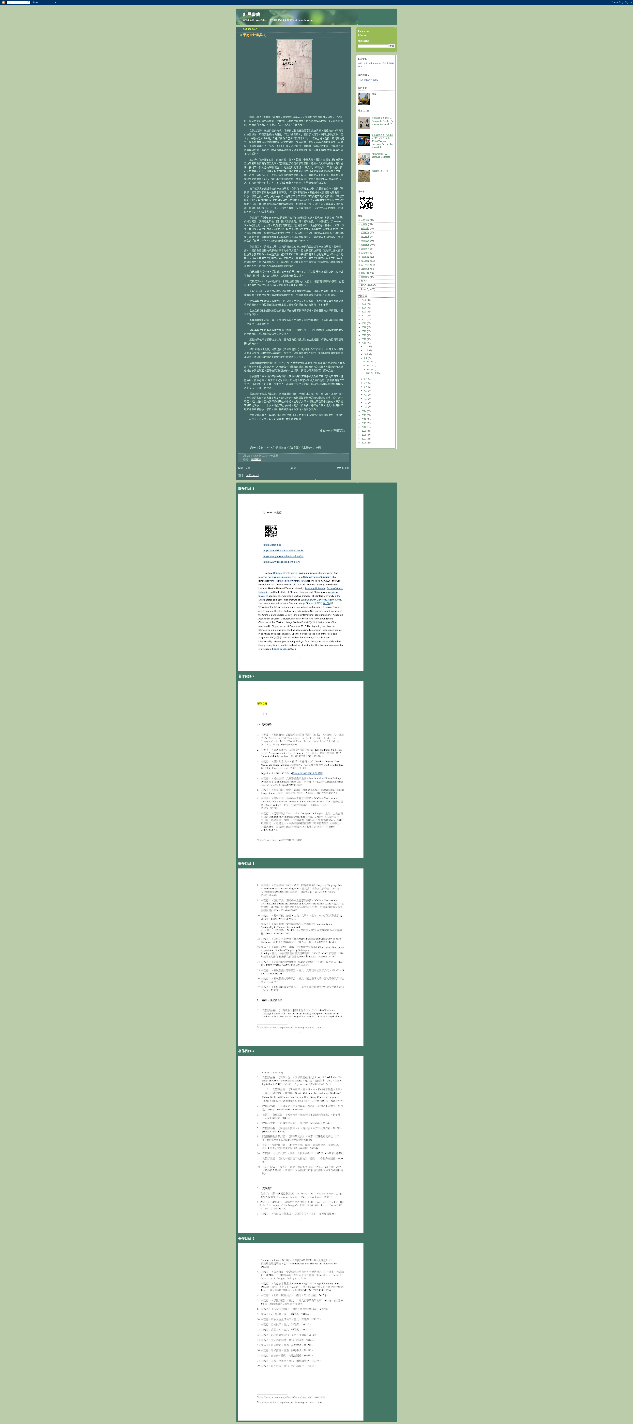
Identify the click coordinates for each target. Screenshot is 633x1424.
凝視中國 (365, 273)
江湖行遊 (365, 232)
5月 (366, 391)
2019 (364, 327)
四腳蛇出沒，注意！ (381, 171)
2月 (366, 402)
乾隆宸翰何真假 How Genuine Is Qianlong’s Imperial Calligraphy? (382, 121)
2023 (364, 312)
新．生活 (365, 265)
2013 (364, 415)
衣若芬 (361, 80)
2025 (364, 304)
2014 (364, 411)
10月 (366, 354)
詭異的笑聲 (363, 111)
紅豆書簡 (251, 14)
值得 (374, 94)
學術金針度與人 (254, 35)
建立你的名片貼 (371, 80)
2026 (364, 300)
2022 (364, 316)
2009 (364, 431)
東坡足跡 (365, 241)
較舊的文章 (343, 467)
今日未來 (365, 220)
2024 (364, 308)
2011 (364, 423)
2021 (364, 320)
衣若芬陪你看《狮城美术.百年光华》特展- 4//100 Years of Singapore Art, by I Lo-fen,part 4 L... (382, 141)
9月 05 (370, 369)
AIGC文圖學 (367, 285)
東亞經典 (365, 236)
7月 (366, 383)
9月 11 (370, 366)
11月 (366, 350)
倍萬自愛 (365, 257)
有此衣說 (365, 228)
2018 (364, 331)
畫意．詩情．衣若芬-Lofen (369, 63)
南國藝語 (256, 459)
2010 (364, 427)
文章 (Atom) (252, 475)
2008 (364, 435)
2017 (364, 335)
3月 (366, 398)
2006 (364, 443)
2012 (364, 419)
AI (362, 281)
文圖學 (364, 224)
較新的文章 (244, 467)
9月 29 (370, 362)
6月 (366, 387)
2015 (364, 343)
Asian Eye (366, 289)
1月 (366, 406)
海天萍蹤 (365, 261)
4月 (366, 395)
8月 (366, 379)
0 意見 (274, 455)
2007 (364, 439)
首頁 (293, 467)
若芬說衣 (365, 253)
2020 (364, 323)
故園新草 (365, 249)
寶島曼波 (365, 277)
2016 (364, 339)
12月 (366, 346)
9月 (366, 358)
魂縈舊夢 (365, 269)
